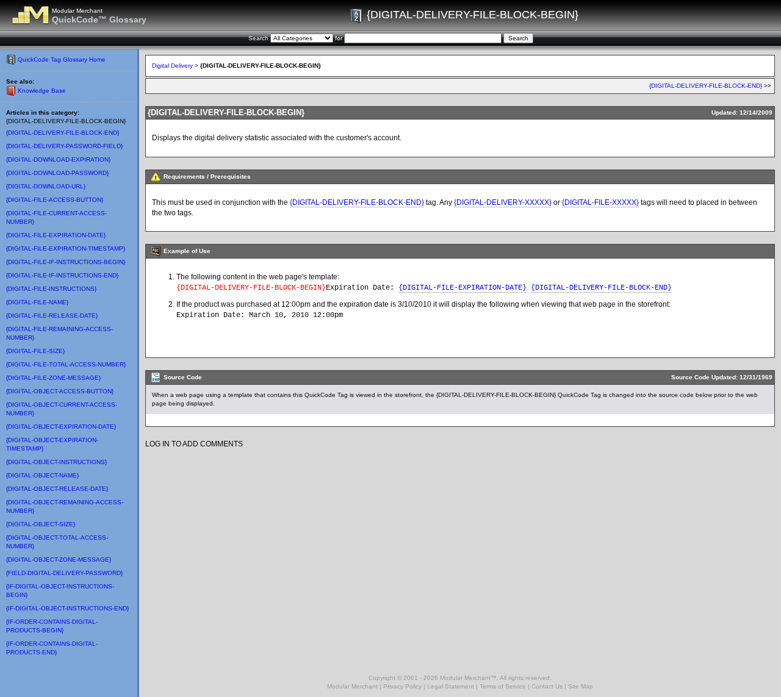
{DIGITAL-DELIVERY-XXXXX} (503, 202)
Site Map (580, 686)
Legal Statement (450, 686)
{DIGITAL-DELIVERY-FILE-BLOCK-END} (62, 132)
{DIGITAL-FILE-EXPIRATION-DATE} (56, 235)
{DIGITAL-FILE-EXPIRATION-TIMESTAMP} (65, 248)
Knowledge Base (42, 90)
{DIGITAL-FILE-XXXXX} (600, 202)
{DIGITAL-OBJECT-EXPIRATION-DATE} (61, 426)
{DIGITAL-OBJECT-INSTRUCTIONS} (56, 462)
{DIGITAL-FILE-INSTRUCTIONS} (51, 288)
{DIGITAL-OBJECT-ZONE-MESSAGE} (58, 559)
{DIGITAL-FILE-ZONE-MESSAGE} (53, 377)
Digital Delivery (172, 65)
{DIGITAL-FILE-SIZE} (35, 351)
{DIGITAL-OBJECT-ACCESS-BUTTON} (59, 391)
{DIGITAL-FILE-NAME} (37, 302)
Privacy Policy (402, 686)
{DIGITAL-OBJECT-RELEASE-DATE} (57, 488)
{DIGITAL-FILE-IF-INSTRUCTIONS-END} (62, 275)
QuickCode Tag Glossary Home (62, 59)
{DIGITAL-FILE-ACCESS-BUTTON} (54, 199)
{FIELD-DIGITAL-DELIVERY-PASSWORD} (64, 573)
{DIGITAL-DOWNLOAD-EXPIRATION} (58, 159)
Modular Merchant (352, 686)
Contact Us (547, 686)
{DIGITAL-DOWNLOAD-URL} (45, 186)
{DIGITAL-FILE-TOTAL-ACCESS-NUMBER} (66, 364)
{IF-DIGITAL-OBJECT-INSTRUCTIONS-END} (67, 608)
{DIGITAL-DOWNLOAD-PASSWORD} (57, 173)
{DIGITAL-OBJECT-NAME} (42, 475)
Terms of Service (503, 686)
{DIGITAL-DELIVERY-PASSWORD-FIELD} (64, 146)
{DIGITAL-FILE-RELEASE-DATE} (52, 315)
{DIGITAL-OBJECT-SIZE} (40, 524)
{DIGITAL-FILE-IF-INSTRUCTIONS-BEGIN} (65, 262)
